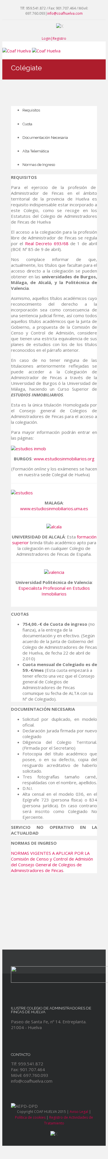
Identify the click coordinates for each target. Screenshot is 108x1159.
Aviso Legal (79, 1111)
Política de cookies (30, 1117)
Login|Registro (54, 38)
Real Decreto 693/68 (47, 243)
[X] (59, 25)
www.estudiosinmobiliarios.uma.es (54, 508)
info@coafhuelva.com (65, 13)
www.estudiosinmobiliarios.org (64, 459)
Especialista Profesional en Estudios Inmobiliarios (54, 591)
